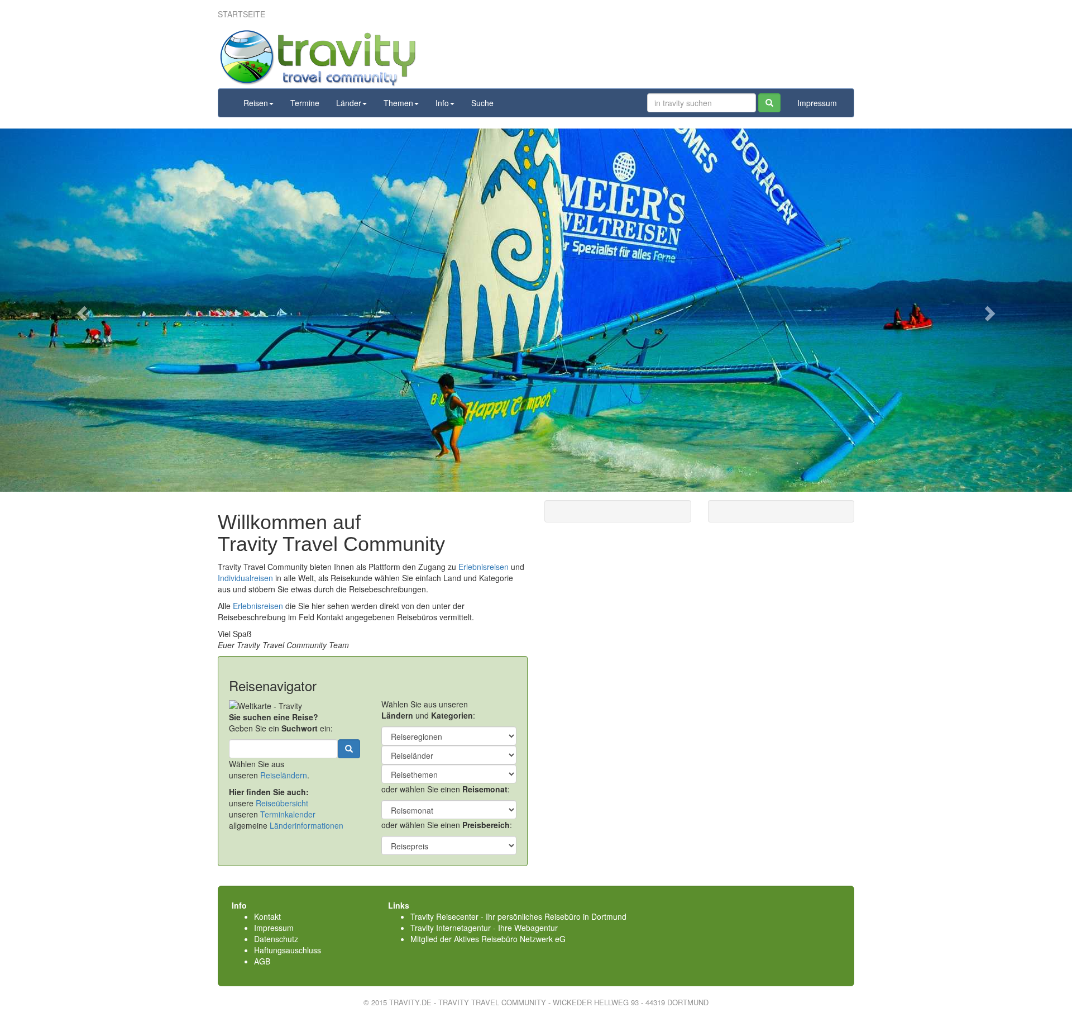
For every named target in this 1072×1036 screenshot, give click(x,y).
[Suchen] (769, 102)
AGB (262, 961)
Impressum (817, 102)
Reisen (255, 102)
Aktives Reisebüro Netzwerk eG (510, 938)
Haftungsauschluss (287, 950)
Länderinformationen (306, 825)
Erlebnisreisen (483, 566)
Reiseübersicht (282, 803)
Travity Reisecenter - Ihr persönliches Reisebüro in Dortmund (518, 916)
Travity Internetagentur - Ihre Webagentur (484, 927)
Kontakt (267, 916)
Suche (482, 102)
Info (442, 102)
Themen (398, 102)
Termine (304, 102)
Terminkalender (287, 814)
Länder (348, 102)
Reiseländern (283, 775)
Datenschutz (276, 938)
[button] (80, 310)
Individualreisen (245, 577)
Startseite (241, 14)
